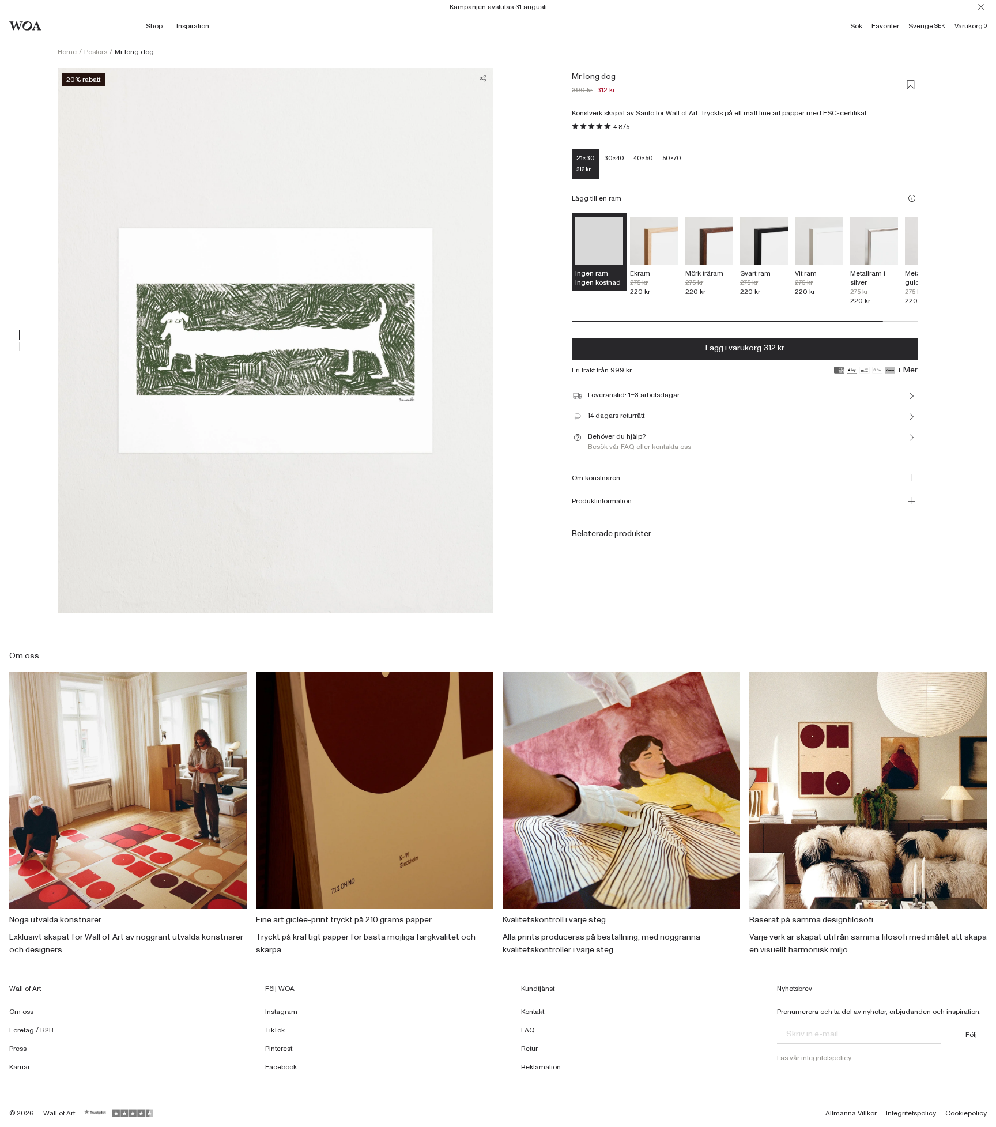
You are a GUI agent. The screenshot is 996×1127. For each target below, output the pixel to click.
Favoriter (885, 25)
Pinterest (278, 1048)
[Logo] (25, 26)
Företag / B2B (31, 1030)
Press (18, 1048)
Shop (154, 25)
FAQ (528, 1030)
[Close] (981, 7)
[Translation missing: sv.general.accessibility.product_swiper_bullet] (19, 335)
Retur (529, 1048)
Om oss (21, 1011)
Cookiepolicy (966, 1113)
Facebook (281, 1067)
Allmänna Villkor (851, 1113)
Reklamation (541, 1067)
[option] (654, 256)
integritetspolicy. (826, 1057)
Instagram (281, 1011)
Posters (95, 51)
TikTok (275, 1030)
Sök (856, 25)
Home (67, 51)
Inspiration (192, 25)
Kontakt (532, 1011)
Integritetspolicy (911, 1113)
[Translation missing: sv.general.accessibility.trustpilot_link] (95, 1113)
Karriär (19, 1067)
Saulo (645, 113)
